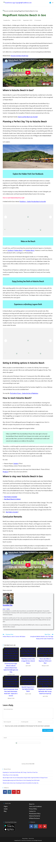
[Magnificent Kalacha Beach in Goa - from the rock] (22, 232)
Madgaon (5, 472)
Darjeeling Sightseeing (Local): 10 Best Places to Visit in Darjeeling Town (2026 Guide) (21, 780)
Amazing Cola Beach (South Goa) (19, 56)
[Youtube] (18, 792)
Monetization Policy (34, 813)
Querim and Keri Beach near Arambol (28, 117)
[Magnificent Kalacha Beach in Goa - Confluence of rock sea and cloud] (46, 232)
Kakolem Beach (30, 250)
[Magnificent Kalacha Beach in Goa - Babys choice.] (10, 232)
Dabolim (15, 463)
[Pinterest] (14, 792)
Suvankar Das (6, 20)
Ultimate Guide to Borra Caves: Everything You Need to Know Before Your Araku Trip (20, 783)
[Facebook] (5, 792)
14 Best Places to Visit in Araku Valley (10, 775)
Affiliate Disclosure (34, 818)
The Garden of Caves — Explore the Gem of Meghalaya (24, 393)
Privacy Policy (33, 809)
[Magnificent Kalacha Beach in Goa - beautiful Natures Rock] (34, 232)
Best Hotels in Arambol (10, 497)
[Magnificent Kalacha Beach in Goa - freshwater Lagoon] (34, 356)
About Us (31, 804)
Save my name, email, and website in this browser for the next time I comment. (27, 726)
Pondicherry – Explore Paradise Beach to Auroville (33, 201)
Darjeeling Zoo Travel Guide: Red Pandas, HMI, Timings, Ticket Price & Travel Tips (45, 691)
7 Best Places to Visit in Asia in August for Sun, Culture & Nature (28, 661)
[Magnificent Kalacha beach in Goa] (10, 356)
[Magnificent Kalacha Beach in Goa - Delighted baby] (46, 356)
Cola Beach (10, 250)
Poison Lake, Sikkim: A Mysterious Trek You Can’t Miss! (45, 661)
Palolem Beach (18, 250)
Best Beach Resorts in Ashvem (12, 499)
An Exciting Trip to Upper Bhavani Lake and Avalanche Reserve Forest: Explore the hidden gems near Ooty (11, 668)
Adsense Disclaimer (34, 816)
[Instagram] (9, 792)
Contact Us (32, 811)
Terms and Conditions (35, 806)
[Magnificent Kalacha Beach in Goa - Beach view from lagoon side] (22, 356)
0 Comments (37, 20)
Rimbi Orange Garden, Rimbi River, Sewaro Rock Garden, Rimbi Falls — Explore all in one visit (11, 692)
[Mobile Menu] (52, 2)
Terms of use (31, 838)
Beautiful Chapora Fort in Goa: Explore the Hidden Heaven (28, 689)
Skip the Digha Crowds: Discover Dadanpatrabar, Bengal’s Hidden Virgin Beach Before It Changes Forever (25, 777)
